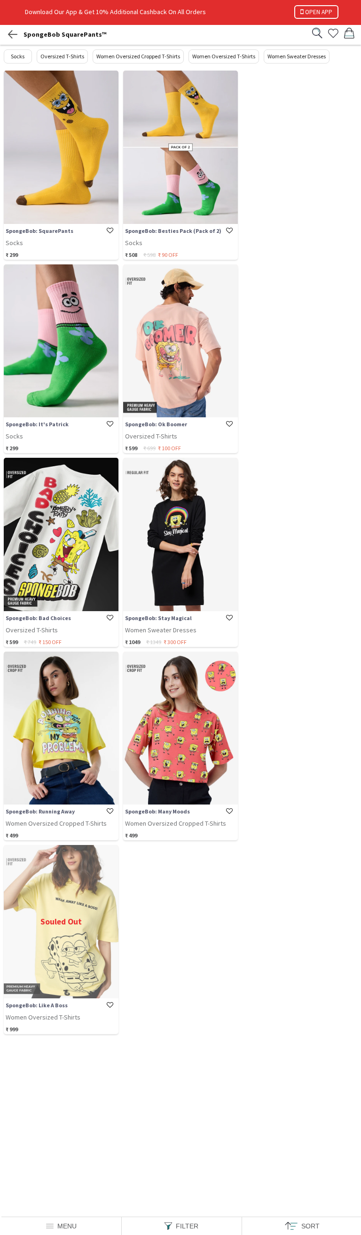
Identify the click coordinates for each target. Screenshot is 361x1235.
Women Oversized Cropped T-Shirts (138, 56)
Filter (187, 1226)
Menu (67, 1226)
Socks (17, 56)
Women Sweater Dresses (296, 56)
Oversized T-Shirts (62, 56)
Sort (310, 1226)
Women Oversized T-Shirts (223, 56)
